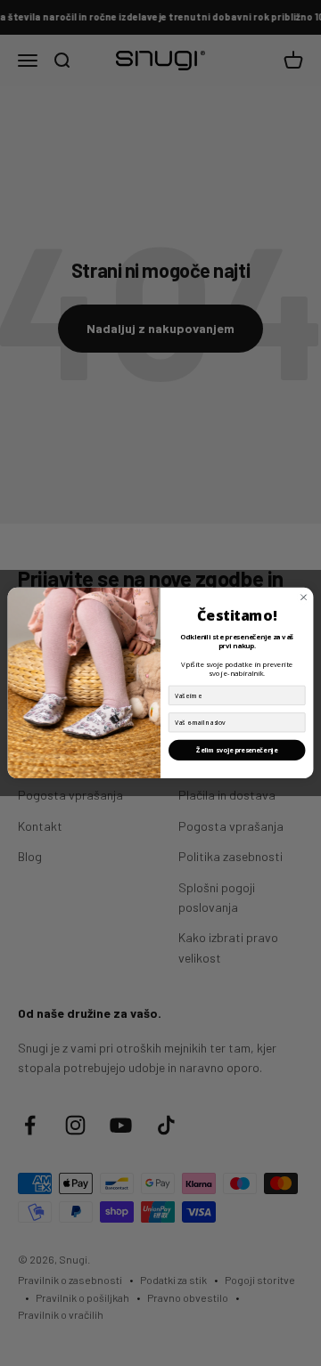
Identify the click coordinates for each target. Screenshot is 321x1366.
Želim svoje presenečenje (236, 750)
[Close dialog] (303, 597)
